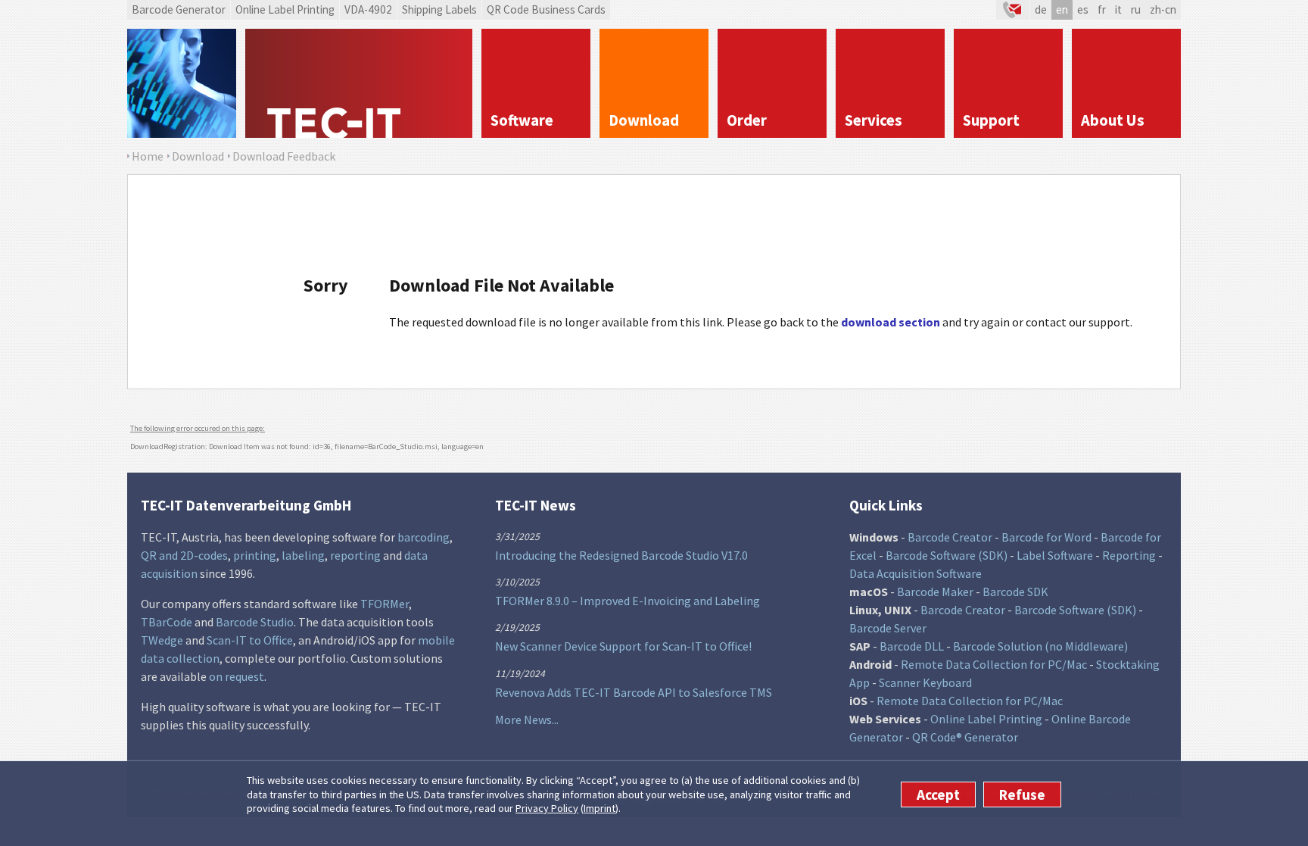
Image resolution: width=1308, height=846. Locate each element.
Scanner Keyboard (925, 682)
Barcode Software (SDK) (946, 555)
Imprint (599, 808)
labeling (303, 555)
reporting (355, 555)
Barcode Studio (255, 621)
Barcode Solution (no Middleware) (1040, 646)
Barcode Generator (179, 9)
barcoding (423, 537)
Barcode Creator (950, 537)
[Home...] (358, 83)
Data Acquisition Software (915, 573)
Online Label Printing (285, 9)
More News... (527, 719)
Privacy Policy (546, 808)
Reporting (1129, 555)
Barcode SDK (1015, 591)
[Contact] (1012, 10)
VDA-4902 (368, 9)
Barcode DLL (912, 646)
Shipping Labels (439, 9)
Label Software (1055, 555)
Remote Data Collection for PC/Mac (994, 664)
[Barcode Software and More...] (181, 83)
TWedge (162, 640)
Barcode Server (887, 627)
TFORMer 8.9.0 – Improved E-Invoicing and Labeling (627, 600)
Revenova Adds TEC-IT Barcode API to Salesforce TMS (633, 692)
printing (254, 555)
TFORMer (384, 603)
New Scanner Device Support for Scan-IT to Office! (623, 646)
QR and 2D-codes (184, 555)
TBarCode (166, 621)
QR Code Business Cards (546, 9)
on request (236, 676)
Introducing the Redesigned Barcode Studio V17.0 (621, 555)
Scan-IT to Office (250, 640)
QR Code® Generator (965, 737)
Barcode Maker (935, 591)
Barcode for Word (1046, 537)
